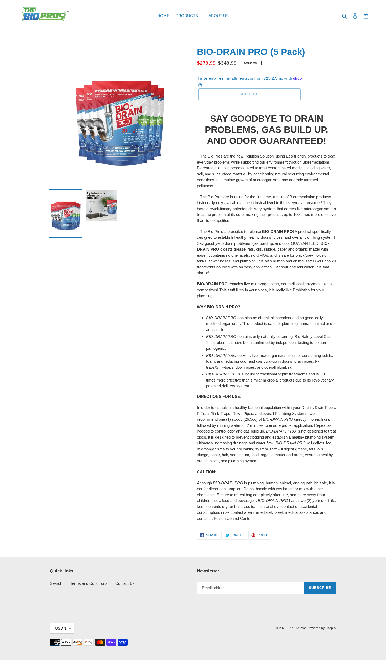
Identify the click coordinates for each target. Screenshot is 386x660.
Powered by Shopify (321, 628)
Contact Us (125, 583)
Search (56, 583)
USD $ (60, 628)
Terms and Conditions (88, 583)
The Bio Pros (297, 628)
